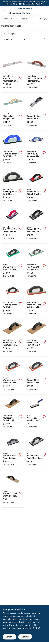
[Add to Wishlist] (21, 77)
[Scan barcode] (45, 19)
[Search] (40, 19)
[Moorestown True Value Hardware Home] (24, 9)
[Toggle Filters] (45, 39)
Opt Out (25, 637)
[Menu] (4, 10)
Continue (9, 637)
